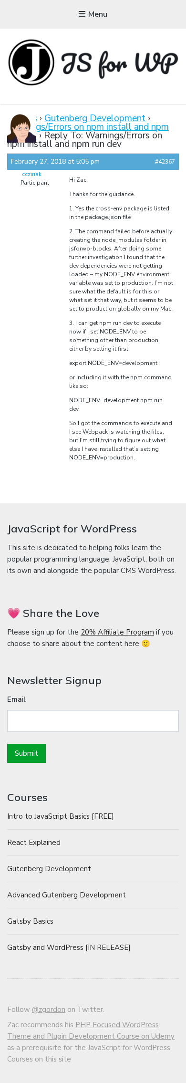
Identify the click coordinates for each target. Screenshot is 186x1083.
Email (16, 699)
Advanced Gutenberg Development (66, 895)
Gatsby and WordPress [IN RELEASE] (69, 947)
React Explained (34, 842)
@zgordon (48, 1009)
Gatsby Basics (30, 921)
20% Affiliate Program (117, 632)
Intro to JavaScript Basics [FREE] (60, 816)
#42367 (165, 162)
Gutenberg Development (94, 118)
